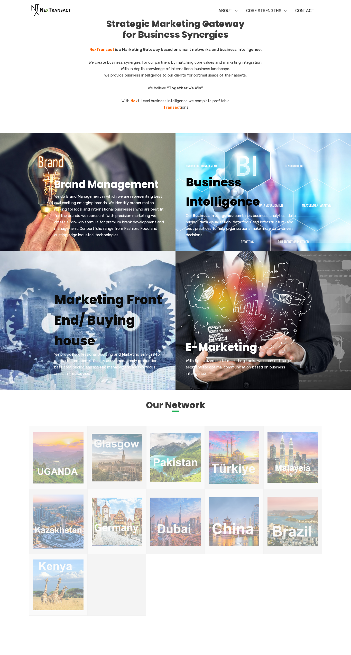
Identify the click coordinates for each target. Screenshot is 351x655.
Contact (304, 10)
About (225, 10)
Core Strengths (263, 10)
